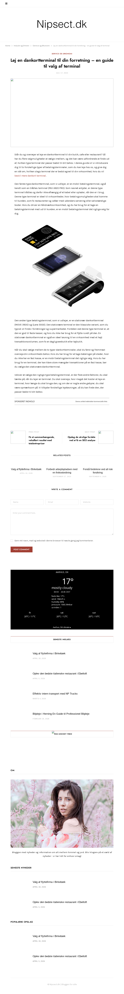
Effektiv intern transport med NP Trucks (55, 693)
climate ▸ (62, 627)
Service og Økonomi (62, 54)
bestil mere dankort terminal (30, 175)
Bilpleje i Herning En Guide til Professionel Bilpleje (61, 713)
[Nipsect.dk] (62, 24)
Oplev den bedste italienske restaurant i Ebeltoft (60, 673)
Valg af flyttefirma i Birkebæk (26, 469)
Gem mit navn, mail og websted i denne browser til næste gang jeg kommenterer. (54, 540)
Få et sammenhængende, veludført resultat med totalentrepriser (42, 440)
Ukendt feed (65, 734)
